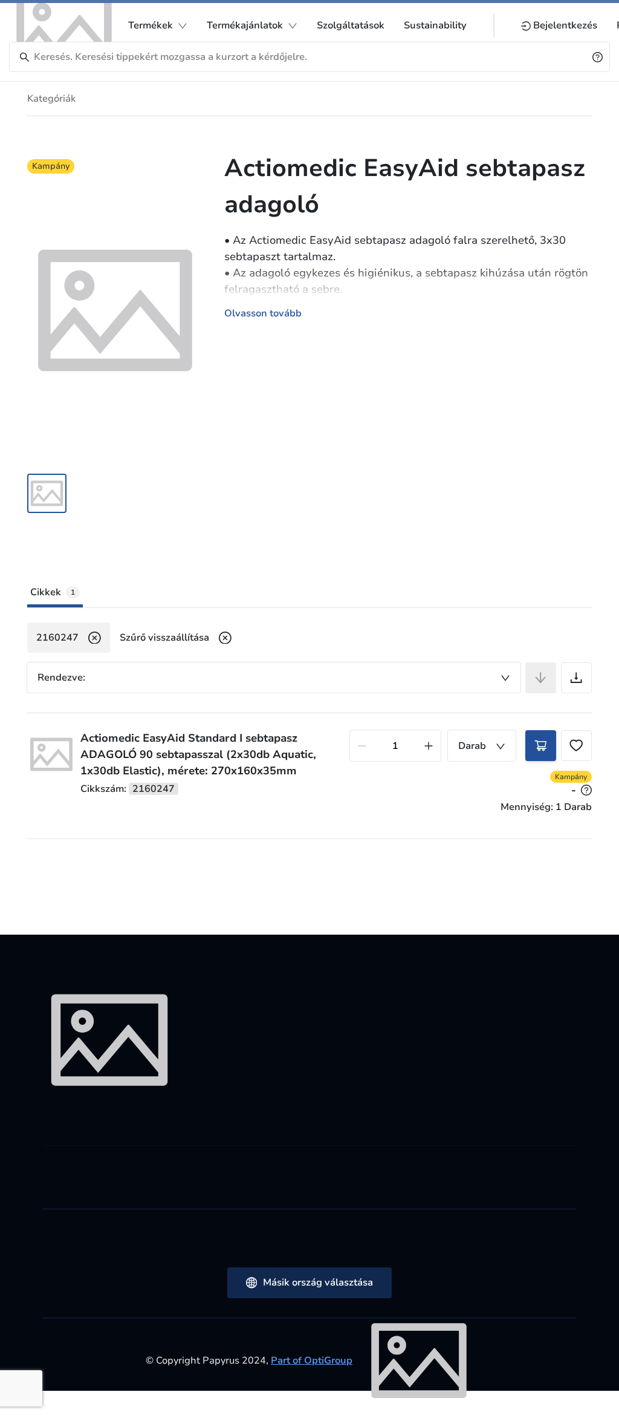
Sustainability (435, 25)
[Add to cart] (540, 745)
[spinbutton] (395, 745)
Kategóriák (51, 98)
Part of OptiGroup (311, 1360)
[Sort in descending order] (540, 677)
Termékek (150, 25)
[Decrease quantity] (362, 745)
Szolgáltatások (350, 25)
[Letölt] (576, 677)
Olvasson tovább (263, 313)
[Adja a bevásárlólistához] (576, 745)
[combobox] (273, 677)
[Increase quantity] (428, 745)
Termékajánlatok (245, 25)
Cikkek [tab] (52, 592)
